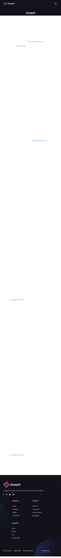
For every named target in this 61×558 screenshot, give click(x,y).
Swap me (35, 506)
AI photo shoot (37, 512)
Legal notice (17, 550)
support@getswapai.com (39, 140)
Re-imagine (35, 515)
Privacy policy (7, 550)
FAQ (13, 534)
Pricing (14, 531)
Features (15, 509)
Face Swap (35, 509)
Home (14, 506)
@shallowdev (45, 552)
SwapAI (30, 12)
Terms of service (28, 550)
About (14, 512)
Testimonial (16, 515)
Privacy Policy (21, 46)
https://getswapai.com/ (35, 41)
